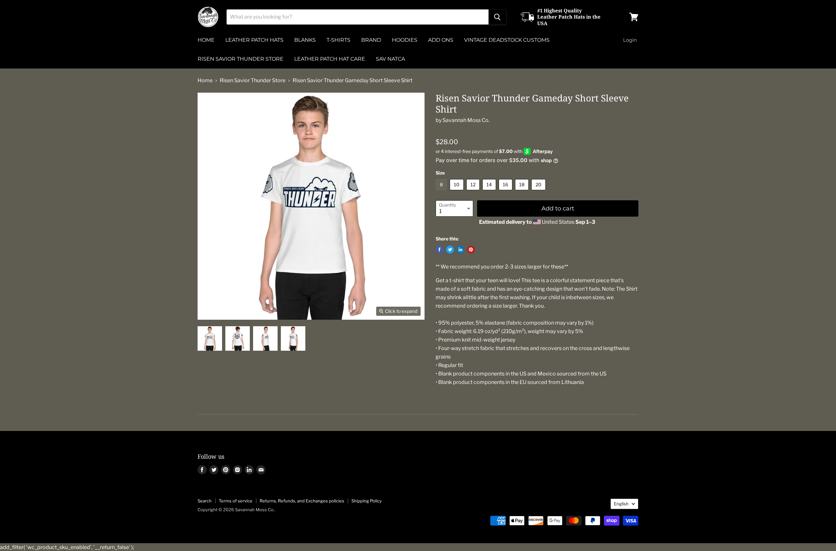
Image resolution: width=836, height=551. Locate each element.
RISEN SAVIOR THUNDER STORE (240, 59)
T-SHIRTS (338, 40)
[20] (539, 192)
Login (630, 40)
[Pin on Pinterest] (471, 249)
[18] (522, 192)
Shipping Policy (366, 500)
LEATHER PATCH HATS (254, 40)
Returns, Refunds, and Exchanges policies (302, 500)
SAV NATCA (390, 59)
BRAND (371, 40)
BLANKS (305, 40)
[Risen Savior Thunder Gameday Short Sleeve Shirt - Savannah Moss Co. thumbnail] (210, 338)
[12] (473, 192)
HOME (206, 40)
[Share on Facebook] (439, 249)
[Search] (497, 16)
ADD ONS (440, 40)
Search (205, 500)
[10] (457, 192)
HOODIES (404, 40)
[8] (442, 192)
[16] (506, 192)
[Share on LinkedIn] (460, 249)
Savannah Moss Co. (466, 120)
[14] (490, 192)
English (621, 503)
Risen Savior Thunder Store (252, 81)
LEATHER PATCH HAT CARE (329, 59)
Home (205, 81)
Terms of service (235, 500)
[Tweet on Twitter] (450, 249)
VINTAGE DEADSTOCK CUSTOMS (507, 40)
